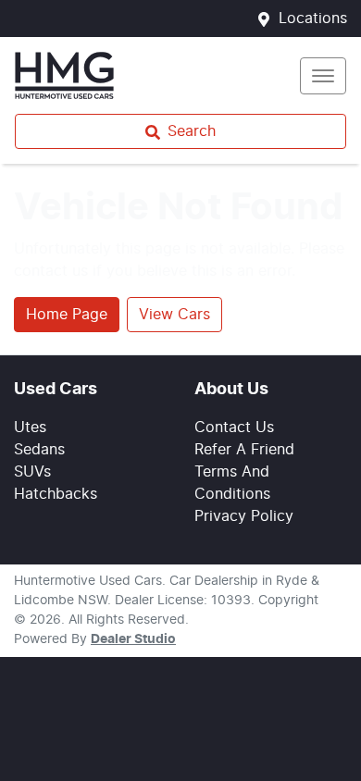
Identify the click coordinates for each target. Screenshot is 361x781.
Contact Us (234, 427)
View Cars (174, 314)
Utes (30, 427)
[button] (323, 75)
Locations (313, 18)
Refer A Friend (244, 449)
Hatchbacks (55, 494)
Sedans (39, 449)
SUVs (32, 472)
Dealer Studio (133, 639)
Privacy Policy (243, 516)
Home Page (66, 314)
